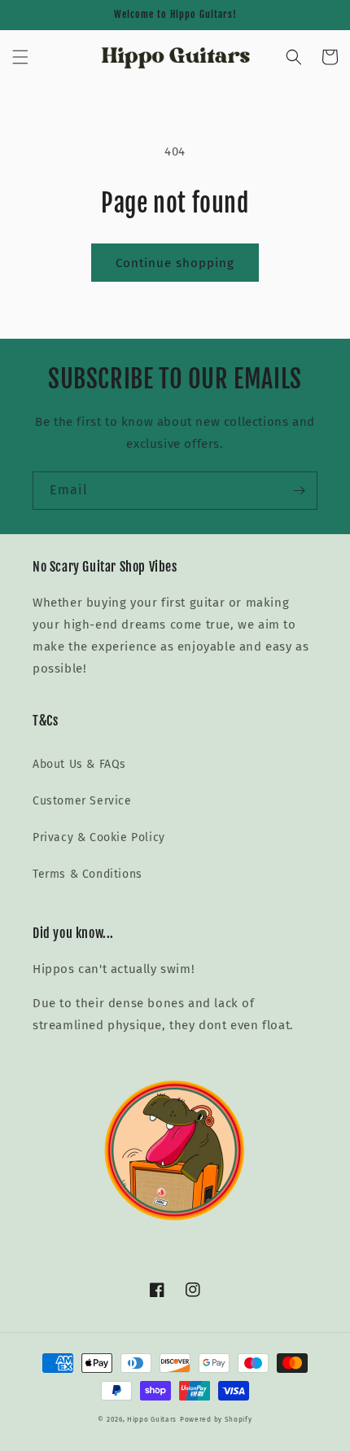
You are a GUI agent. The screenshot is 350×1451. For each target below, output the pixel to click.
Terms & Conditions (87, 874)
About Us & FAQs (79, 764)
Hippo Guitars (152, 1419)
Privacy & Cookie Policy (99, 837)
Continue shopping (175, 263)
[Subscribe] (299, 490)
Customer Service (82, 801)
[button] (20, 57)
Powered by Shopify (216, 1419)
